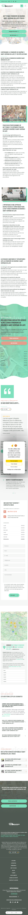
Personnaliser (14, 467)
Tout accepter (14, 461)
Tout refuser (14, 464)
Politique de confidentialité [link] (14, 469)
